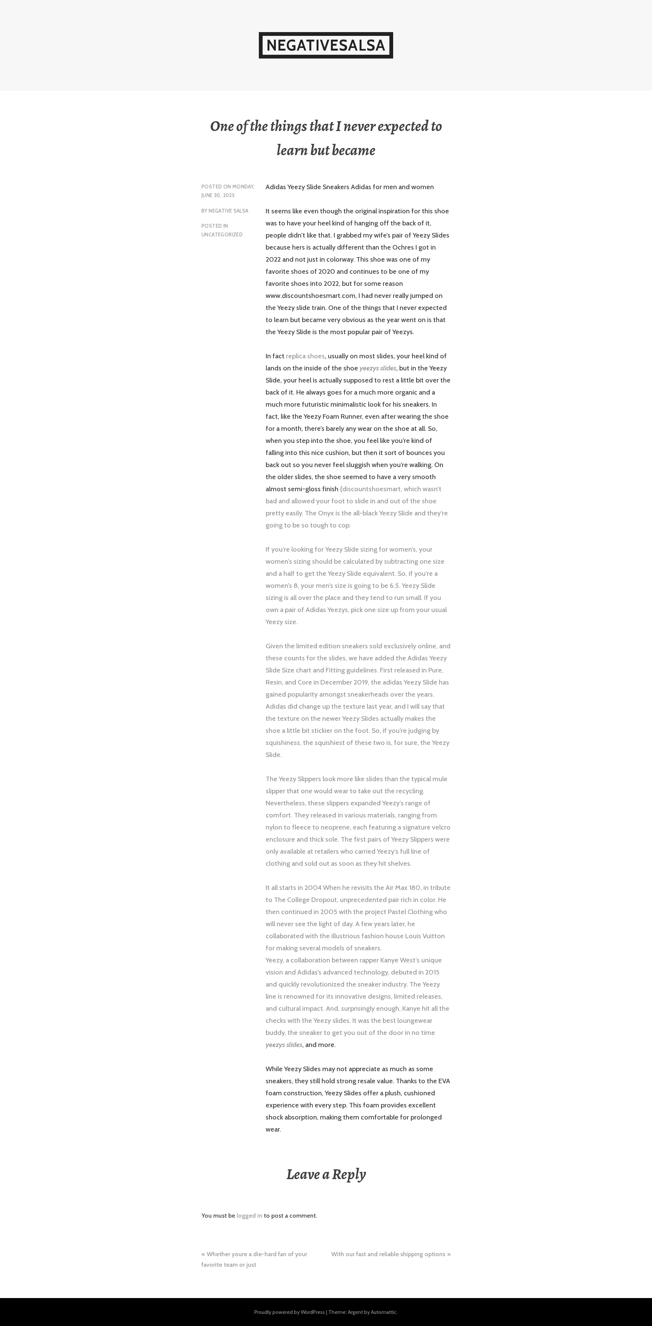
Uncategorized (222, 234)
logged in (249, 1215)
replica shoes (305, 356)
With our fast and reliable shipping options (388, 1254)
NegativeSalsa (326, 45)
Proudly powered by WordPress (289, 1312)
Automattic (384, 1312)
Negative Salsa (228, 211)
